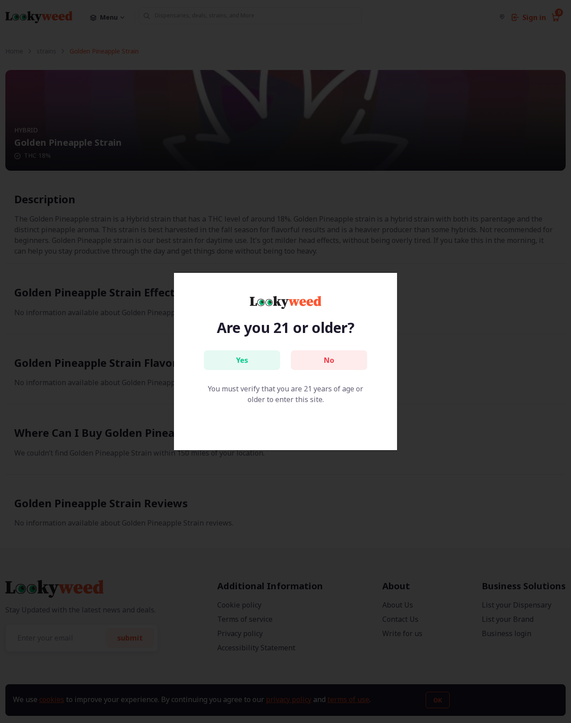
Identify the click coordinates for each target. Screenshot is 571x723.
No (329, 360)
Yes (242, 360)
